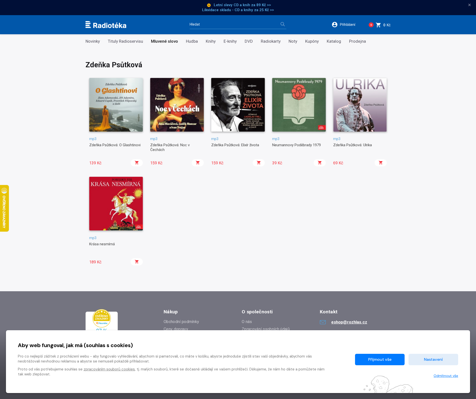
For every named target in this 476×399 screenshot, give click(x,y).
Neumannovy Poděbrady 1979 (296, 145)
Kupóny (312, 41)
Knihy (211, 41)
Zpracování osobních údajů (266, 329)
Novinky (93, 41)
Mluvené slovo (164, 41)
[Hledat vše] (282, 24)
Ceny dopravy (176, 329)
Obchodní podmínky (181, 321)
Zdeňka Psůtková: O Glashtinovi (115, 145)
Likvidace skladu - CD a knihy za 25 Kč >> (238, 10)
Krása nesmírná (102, 244)
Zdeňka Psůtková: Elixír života (235, 145)
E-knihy (230, 41)
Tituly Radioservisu (125, 41)
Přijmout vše (379, 359)
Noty (293, 41)
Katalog (334, 41)
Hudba (192, 41)
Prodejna (357, 41)
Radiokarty (271, 41)
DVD (249, 41)
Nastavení (433, 359)
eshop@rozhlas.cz (349, 322)
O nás (247, 321)
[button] (346, 24)
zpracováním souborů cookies (109, 369)
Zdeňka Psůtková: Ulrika (352, 145)
